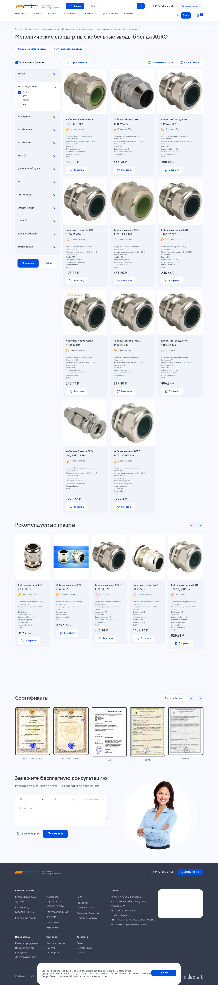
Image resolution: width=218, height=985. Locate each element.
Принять (164, 973)
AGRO (26, 92)
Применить (28, 263)
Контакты (128, 13)
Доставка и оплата (25, 957)
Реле (79, 897)
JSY (24, 105)
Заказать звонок (190, 6)
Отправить (57, 834)
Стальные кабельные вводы (32, 49)
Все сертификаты (173, 698)
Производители (110, 13)
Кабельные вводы (25, 918)
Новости (38, 13)
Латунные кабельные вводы (68, 49)
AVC (25, 96)
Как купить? (21, 952)
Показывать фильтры (33, 62)
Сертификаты (84, 948)
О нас (80, 943)
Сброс (49, 263)
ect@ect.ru (125, 915)
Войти (186, 15)
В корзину (79, 170)
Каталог (52, 13)
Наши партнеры (55, 943)
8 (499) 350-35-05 (163, 6)
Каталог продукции (26, 943)
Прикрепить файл (30, 834)
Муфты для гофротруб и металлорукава (55, 901)
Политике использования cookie (88, 976)
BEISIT (26, 100)
